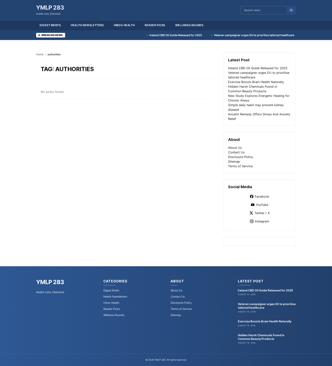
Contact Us (236, 152)
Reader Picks (155, 25)
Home (39, 54)
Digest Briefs (50, 25)
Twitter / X (262, 213)
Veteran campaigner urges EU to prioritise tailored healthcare (239, 35)
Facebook (262, 196)
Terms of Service (240, 166)
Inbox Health (124, 25)
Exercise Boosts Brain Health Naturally (256, 82)
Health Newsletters (87, 25)
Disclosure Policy (240, 157)
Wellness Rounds (189, 25)
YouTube (262, 205)
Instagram (262, 221)
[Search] (291, 10)
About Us (235, 148)
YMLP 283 (50, 7)
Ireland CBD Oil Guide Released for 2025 (161, 35)
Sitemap (234, 161)
